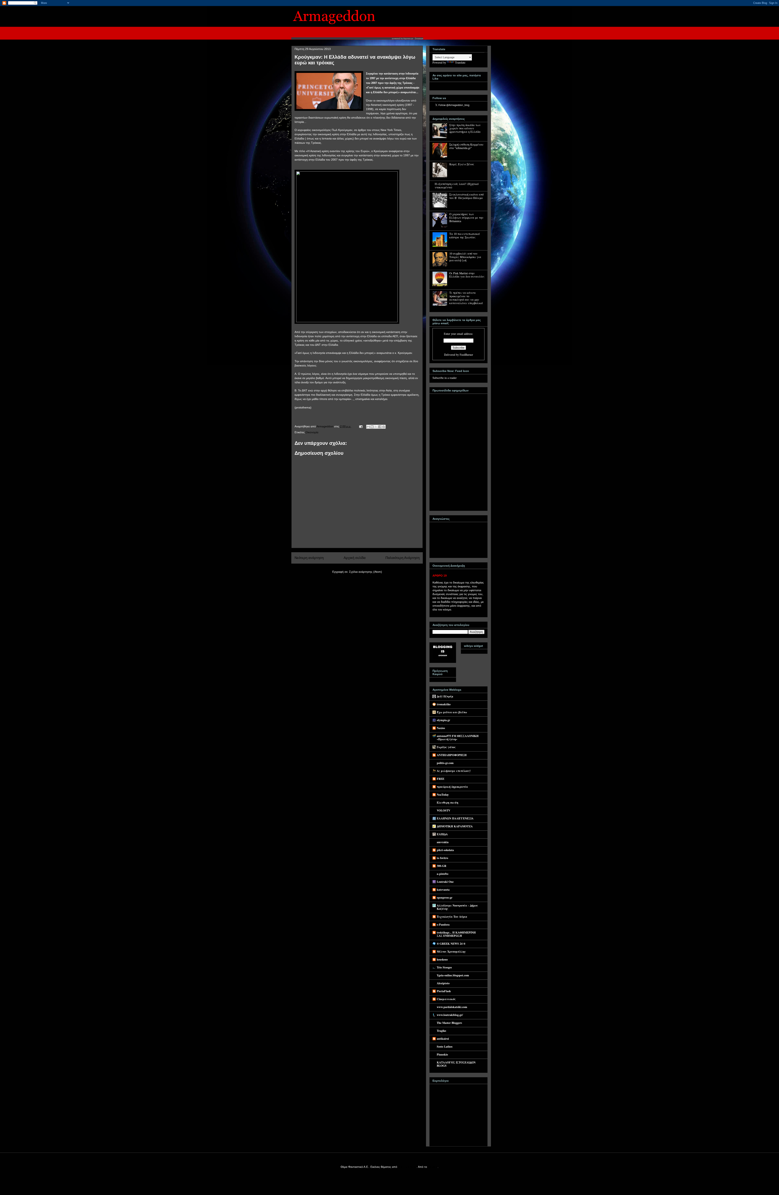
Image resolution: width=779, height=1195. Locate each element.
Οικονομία (312, 432)
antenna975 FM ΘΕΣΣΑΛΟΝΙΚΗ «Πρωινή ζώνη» (458, 737)
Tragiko (441, 1031)
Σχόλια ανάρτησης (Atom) (365, 571)
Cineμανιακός (446, 999)
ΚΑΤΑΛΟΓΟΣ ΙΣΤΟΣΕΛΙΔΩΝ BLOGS (456, 1064)
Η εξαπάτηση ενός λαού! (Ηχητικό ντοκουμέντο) (457, 185)
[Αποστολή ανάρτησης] (361, 426)
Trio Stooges (444, 967)
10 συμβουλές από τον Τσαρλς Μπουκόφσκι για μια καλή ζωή (465, 257)
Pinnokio (442, 1054)
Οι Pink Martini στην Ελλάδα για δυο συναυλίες (466, 275)
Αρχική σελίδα (355, 558)
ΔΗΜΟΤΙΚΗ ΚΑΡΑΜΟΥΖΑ (455, 826)
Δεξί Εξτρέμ (445, 696)
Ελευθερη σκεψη (447, 802)
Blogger (433, 1166)
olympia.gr (443, 720)
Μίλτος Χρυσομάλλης (451, 951)
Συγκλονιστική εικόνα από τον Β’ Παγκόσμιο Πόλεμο (466, 196)
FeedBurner (466, 355)
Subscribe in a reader (445, 378)
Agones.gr (408, 38)
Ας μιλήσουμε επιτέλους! (454, 771)
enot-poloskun (407, 1166)
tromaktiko (444, 704)
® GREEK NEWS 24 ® (451, 943)
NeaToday (443, 794)
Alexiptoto (443, 983)
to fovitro (442, 858)
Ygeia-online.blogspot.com (453, 975)
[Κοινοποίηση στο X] (376, 427)
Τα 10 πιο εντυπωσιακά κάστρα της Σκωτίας (464, 235)
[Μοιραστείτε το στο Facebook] (380, 427)
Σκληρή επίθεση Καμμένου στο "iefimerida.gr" (466, 146)
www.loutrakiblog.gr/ (450, 1015)
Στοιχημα (419, 38)
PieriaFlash (444, 991)
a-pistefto (442, 874)
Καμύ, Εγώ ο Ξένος (461, 164)
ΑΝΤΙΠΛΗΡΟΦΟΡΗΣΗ (452, 755)
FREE (440, 779)
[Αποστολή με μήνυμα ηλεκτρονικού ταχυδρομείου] (368, 427)
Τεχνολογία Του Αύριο (452, 916)
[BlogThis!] (372, 427)
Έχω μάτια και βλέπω (452, 712)
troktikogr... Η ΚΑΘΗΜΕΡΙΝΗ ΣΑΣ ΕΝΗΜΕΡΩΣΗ (456, 934)
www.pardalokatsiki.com (452, 1007)
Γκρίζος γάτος (446, 747)
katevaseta (443, 889)
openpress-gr (444, 897)
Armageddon (325, 426)
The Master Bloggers (449, 1023)
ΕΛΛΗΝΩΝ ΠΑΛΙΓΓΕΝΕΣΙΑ (455, 818)
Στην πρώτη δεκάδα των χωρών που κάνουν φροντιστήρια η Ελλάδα (465, 128)
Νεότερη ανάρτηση (309, 558)
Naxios (441, 728)
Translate (460, 62)
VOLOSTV (443, 810)
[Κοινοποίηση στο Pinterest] (384, 427)
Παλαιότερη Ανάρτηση (402, 558)
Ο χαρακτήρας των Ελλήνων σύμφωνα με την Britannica (466, 217)
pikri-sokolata (445, 850)
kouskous (442, 959)
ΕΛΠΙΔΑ (442, 834)
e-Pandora (443, 924)
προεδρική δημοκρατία (452, 786)
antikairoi (443, 1038)
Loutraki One (445, 882)
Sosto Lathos (444, 1046)
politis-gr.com (445, 763)
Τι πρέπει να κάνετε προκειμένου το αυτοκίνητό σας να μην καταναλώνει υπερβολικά (466, 298)
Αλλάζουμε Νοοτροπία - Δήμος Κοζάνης (457, 907)
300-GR (441, 866)
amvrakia (443, 842)
